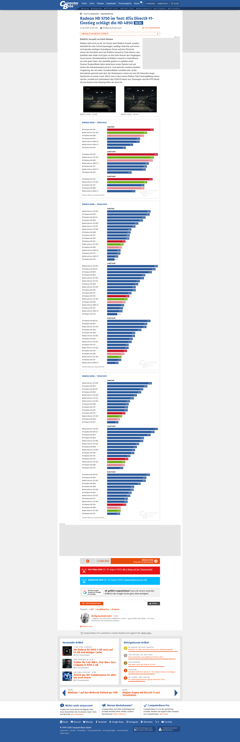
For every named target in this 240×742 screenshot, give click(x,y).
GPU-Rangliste (160, 8)
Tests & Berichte (91, 14)
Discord (77, 722)
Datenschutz (64, 733)
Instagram (133, 722)
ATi (92, 609)
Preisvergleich (124, 3)
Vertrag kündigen (109, 730)
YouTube (168, 722)
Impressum (64, 730)
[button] (175, 3)
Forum (136, 3)
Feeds (65, 722)
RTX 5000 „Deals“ (112, 8)
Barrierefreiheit (122, 730)
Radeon (116, 609)
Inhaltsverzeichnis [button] (95, 33)
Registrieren (163, 3)
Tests (91, 3)
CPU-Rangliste (174, 8)
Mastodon (148, 722)
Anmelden (150, 3)
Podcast (86, 8)
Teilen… (155, 603)
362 (82, 655)
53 (82, 668)
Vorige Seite (85, 561)
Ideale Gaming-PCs (145, 8)
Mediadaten (81, 730)
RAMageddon (97, 8)
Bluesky (89, 722)
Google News (118, 722)
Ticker (84, 3)
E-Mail (115, 616)
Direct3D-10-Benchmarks (144, 561)
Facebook (102, 722)
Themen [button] (100, 3)
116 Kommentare (92, 603)
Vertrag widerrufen (94, 730)
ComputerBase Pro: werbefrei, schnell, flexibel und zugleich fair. (117, 633)
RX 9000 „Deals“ (128, 8)
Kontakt (73, 730)
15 (82, 680)
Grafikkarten (107, 14)
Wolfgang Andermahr (101, 616)
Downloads (111, 3)
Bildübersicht (87, 626)
